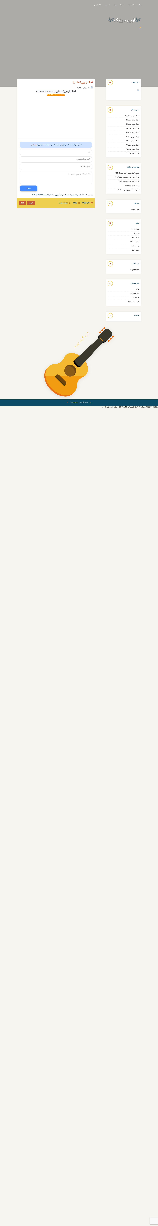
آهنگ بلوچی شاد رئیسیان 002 (129, 177)
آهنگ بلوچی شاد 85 (132, 120)
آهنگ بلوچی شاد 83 (132, 128)
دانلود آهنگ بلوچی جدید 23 (130, 190)
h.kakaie (136, 298)
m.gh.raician (134, 270)
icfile (137, 289)
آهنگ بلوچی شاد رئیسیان (130, 181)
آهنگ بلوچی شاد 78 (132, 149)
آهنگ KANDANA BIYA (40, 195)
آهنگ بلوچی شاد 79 (132, 145)
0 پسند (31, 203)
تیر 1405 (136, 233)
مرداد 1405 (135, 229)
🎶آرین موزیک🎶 (124, 20)
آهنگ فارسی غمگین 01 (131, 116)
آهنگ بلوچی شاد (79, 195)
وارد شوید (34, 145)
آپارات (122, 5)
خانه (139, 5)
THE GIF (131, 5)
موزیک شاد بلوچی (68, 195)
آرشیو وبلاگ (135, 250)
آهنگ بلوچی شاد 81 (132, 137)
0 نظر (22, 203)
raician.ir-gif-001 (130, 185)
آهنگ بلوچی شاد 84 (132, 124)
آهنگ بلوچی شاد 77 (132, 153)
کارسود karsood (133, 302)
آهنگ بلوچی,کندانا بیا (83, 82)
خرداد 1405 (135, 237)
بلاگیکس (75, 402)
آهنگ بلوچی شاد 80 (132, 141)
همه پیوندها (135, 209)
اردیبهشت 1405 (134, 241)
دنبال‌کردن (98, 5)
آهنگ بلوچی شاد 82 (132, 132)
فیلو (115, 5)
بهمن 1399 (135, 246)
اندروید (107, 5)
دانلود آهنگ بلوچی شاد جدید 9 (129, 173)
